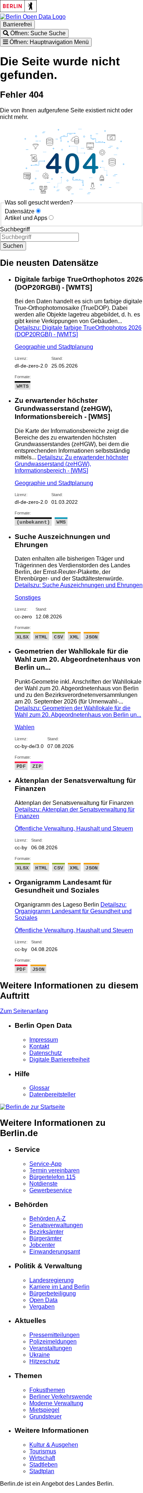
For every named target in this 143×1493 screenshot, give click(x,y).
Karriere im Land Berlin (59, 1287)
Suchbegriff (15, 229)
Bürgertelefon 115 (52, 1177)
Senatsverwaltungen (56, 1225)
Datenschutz (45, 1053)
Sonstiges (28, 597)
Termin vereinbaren (54, 1170)
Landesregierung (51, 1280)
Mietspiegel (44, 1410)
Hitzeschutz (44, 1361)
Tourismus (42, 1451)
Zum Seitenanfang (24, 1011)
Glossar (39, 1088)
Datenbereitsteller (52, 1094)
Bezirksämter (46, 1232)
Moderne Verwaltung (56, 1403)
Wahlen (24, 727)
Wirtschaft (42, 1458)
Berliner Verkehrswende (60, 1396)
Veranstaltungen (50, 1348)
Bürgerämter (45, 1238)
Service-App (45, 1164)
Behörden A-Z (47, 1218)
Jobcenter (42, 1245)
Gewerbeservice (50, 1190)
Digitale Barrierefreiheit (59, 1059)
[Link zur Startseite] (33, 17)
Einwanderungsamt (54, 1251)
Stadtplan (41, 1471)
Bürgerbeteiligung (52, 1293)
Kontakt (39, 1046)
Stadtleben (43, 1464)
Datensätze (19, 211)
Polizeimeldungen (53, 1341)
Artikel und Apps (26, 218)
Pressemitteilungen (54, 1335)
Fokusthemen (47, 1390)
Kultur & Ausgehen (53, 1445)
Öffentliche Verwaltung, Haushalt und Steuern (74, 828)
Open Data (43, 1300)
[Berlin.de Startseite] (32, 1107)
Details (71, 464)
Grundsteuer (45, 1416)
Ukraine (39, 1355)
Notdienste (43, 1184)
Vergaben (42, 1307)
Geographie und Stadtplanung (54, 347)
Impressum (43, 1040)
